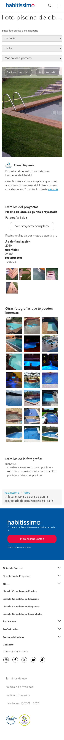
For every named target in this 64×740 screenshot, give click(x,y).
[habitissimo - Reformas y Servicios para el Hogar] (16, 6)
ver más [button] (53, 189)
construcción (29, 471)
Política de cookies (18, 695)
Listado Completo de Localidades (22, 614)
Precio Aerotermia (13, 576)
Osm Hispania (24, 165)
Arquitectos (9, 612)
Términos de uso (16, 678)
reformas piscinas (31, 475)
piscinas (46, 467)
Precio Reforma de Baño (16, 572)
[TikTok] (42, 660)
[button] (32, 568)
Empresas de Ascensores (17, 580)
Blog (5, 588)
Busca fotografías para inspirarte (20, 31)
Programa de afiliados (15, 649)
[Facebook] (15, 660)
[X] (24, 660)
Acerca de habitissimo (15, 642)
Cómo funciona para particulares (21, 626)
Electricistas (9, 605)
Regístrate (8, 629)
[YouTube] (33, 660)
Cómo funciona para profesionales (22, 634)
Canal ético (9, 645)
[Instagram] (6, 660)
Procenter (8, 599)
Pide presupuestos (32, 734)
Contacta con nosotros (15, 651)
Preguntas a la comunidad (17, 592)
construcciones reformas (23, 467)
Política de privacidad (20, 687)
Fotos (6, 595)
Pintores (7, 601)
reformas (13, 471)
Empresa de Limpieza (15, 584)
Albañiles (8, 609)
